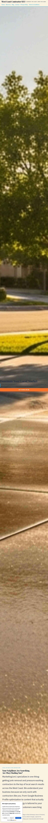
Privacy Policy (24, 4)
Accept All (18, 817)
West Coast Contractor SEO (13, 1)
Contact (17, 4)
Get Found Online (24, 389)
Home (3, 4)
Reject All (12, 817)
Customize (5, 817)
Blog (13, 4)
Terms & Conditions (34, 4)
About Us (8, 4)
